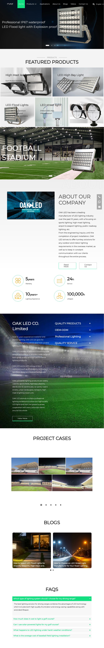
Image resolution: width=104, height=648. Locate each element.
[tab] (73, 323)
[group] (72, 550)
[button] (35, 4)
